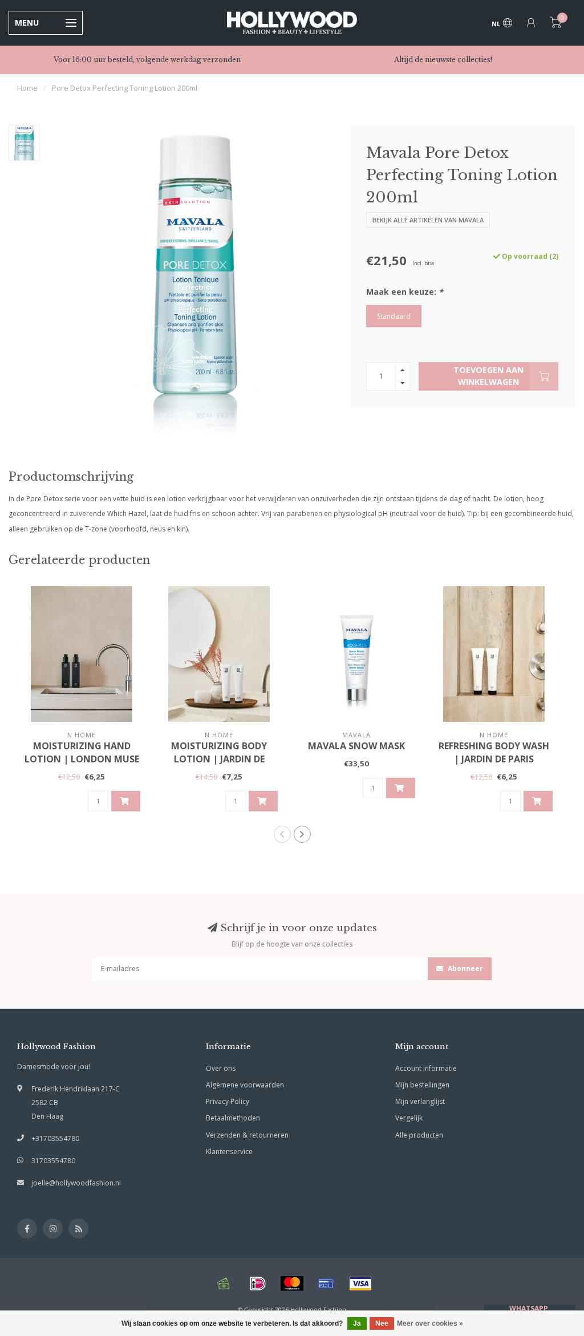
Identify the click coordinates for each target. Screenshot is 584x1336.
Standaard (394, 316)
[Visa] (360, 1283)
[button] (282, 834)
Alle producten (419, 1135)
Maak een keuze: (404, 291)
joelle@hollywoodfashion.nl (76, 1183)
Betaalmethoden (233, 1118)
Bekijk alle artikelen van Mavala (428, 220)
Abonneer (464, 968)
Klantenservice (229, 1151)
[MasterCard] (292, 1283)
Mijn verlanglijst (420, 1101)
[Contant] (223, 1283)
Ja (357, 1323)
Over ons (221, 1068)
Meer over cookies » (430, 1323)
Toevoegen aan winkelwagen (488, 375)
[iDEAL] (258, 1283)
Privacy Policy (227, 1101)
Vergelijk (409, 1118)
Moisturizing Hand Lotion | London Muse (82, 752)
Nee (381, 1323)
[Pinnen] (326, 1283)
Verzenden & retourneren (247, 1135)
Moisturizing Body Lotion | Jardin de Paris (219, 759)
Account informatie (426, 1068)
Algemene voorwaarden (245, 1085)
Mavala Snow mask (356, 746)
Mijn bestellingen (422, 1085)
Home (27, 88)
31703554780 (53, 1161)
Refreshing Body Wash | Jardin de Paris (494, 752)
